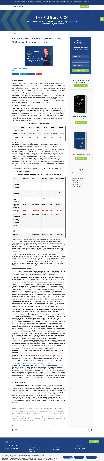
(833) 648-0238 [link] (11, 448)
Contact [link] (54, 445)
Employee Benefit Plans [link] (34, 447)
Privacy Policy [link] (56, 447)
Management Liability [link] (42, 6)
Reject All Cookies (79, 457)
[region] (52, 457)
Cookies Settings (67, 457)
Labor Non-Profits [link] (33, 449)
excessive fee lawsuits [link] (28, 83)
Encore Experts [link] (69, 6)
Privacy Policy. (49, 459)
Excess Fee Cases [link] (18, 425)
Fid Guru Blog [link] (32, 451)
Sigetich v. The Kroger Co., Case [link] (25, 88)
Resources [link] (60, 6)
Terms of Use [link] (56, 449)
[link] (102, 19)
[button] (15, 74)
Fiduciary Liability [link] (30, 6)
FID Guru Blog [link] (53, 6)
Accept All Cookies (91, 457)
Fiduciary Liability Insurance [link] (35, 445)
